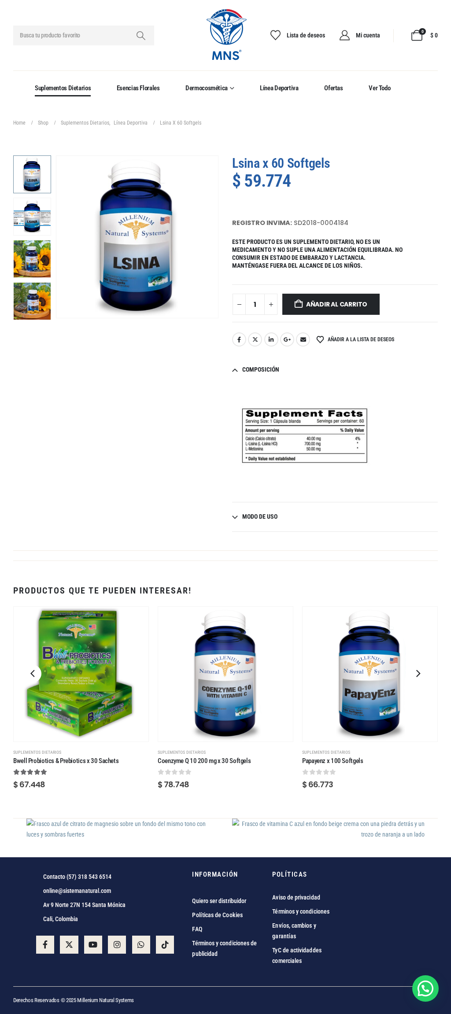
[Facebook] (45, 945)
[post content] (81, 674)
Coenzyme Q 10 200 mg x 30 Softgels (204, 761)
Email (303, 339)
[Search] (140, 35)
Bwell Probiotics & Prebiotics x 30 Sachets (65, 761)
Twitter (255, 339)
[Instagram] (117, 945)
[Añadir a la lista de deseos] (133, 622)
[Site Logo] (225, 35)
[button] (57, 236)
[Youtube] (93, 945)
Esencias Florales (138, 88)
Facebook (239, 339)
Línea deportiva (279, 88)
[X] (69, 945)
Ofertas (333, 88)
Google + (287, 339)
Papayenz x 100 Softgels (332, 761)
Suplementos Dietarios (63, 88)
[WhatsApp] (141, 945)
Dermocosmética (206, 88)
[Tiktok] (165, 945)
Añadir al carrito (336, 304)
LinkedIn (271, 339)
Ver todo (379, 88)
